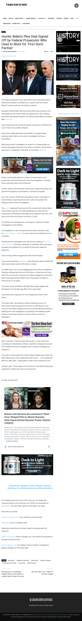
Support (59, 18)
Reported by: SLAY (8, 56)
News (8, 29)
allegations (23, 261)
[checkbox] (76, 5)
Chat (72, 18)
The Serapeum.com (8, 545)
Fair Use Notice (63, 615)
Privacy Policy (39, 615)
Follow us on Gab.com (9, 517)
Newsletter (6, 23)
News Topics (19, 18)
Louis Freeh (21, 563)
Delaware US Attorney (23, 560)
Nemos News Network (10, 51)
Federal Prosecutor (45, 560)
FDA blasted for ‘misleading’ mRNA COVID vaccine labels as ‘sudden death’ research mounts (12, 574)
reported (8, 119)
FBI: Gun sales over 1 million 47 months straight (42, 573)
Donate (66, 18)
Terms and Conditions (50, 615)
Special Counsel (31, 563)
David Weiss (11, 560)
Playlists (42, 18)
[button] (77, 18)
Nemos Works (30, 18)
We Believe (51, 18)
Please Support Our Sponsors (68, 114)
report (7, 208)
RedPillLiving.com (8, 537)
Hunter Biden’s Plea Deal (9, 563)
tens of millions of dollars (12, 233)
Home (5, 18)
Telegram (5, 523)
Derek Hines (34, 560)
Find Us (11, 18)
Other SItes (16, 23)
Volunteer (26, 23)
